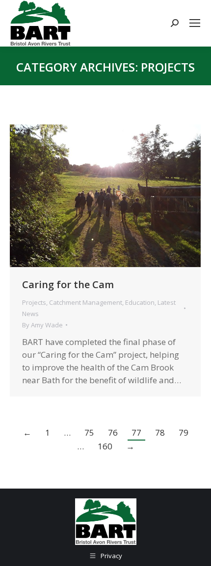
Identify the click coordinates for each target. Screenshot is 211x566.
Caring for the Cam (68, 284)
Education (140, 302)
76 (113, 432)
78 (160, 432)
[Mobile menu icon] (194, 23)
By (42, 324)
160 (105, 446)
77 (136, 432)
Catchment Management (85, 302)
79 (183, 432)
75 (89, 432)
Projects (34, 302)
